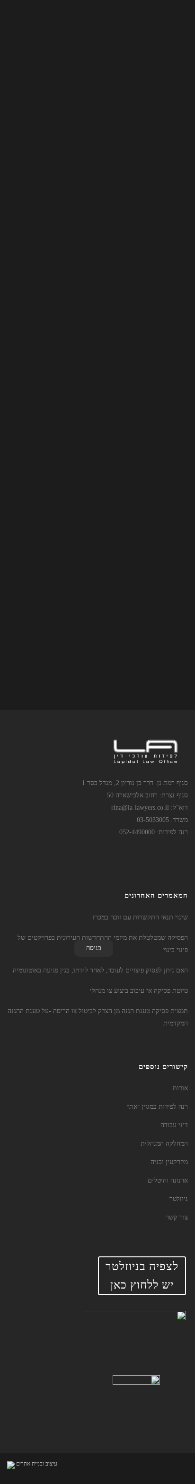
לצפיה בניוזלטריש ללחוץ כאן (142, 1275)
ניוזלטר (178, 1198)
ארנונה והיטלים (168, 1180)
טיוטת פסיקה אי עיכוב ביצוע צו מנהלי (139, 990)
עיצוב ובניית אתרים (36, 1463)
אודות (180, 1088)
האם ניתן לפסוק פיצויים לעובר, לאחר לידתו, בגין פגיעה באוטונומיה (100, 970)
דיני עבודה (174, 1125)
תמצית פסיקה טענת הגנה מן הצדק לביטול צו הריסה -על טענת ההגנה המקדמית (98, 1017)
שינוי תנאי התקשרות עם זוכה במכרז (140, 917)
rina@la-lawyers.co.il (140, 807)
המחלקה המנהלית (164, 1143)
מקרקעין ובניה (169, 1162)
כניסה (93, 948)
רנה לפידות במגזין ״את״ (157, 1106)
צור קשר (177, 1217)
